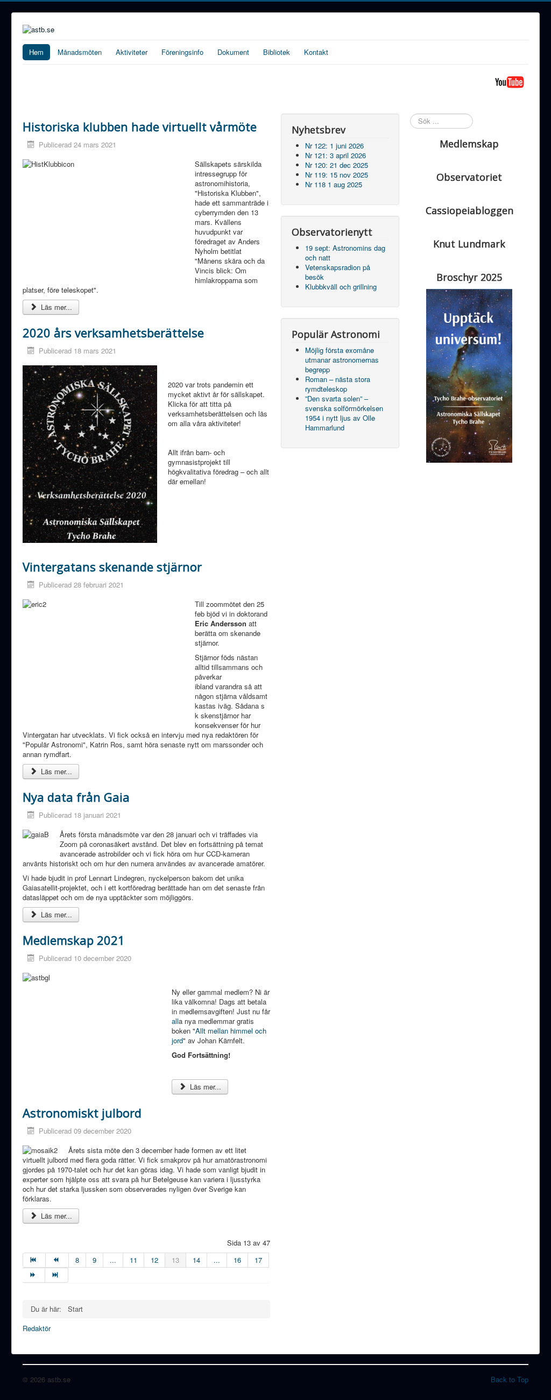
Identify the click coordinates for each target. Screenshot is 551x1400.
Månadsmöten (80, 52)
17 (258, 1260)
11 (133, 1260)
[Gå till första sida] (34, 1260)
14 (196, 1260)
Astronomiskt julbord (82, 1113)
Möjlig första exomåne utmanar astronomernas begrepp (342, 359)
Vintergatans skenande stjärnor (112, 566)
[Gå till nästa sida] (34, 1275)
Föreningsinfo (182, 52)
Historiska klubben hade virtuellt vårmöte (140, 126)
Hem (36, 52)
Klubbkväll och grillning (341, 286)
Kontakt (316, 52)
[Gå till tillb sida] (57, 1260)
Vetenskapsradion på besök (337, 272)
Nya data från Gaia (76, 797)
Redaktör (37, 1328)
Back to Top (509, 1379)
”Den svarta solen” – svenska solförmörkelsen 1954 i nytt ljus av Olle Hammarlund (344, 413)
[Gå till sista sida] (56, 1275)
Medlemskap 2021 (74, 940)
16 (237, 1260)
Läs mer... (55, 307)
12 (154, 1260)
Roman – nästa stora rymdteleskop (337, 384)
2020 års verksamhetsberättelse (113, 332)
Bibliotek (276, 52)
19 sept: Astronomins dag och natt (345, 253)
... (113, 1260)
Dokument (233, 52)
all (175, 1021)
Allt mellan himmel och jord (219, 1035)
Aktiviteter (131, 52)
